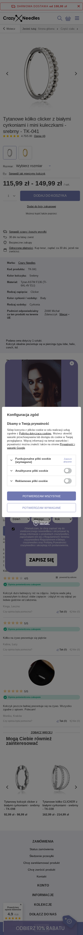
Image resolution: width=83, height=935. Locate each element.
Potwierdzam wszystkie (42, 496)
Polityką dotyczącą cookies (35, 433)
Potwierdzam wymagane (41, 507)
